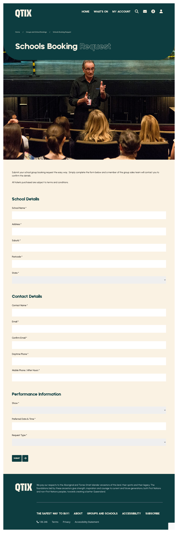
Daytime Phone (20, 354)
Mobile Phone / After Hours (26, 370)
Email (15, 321)
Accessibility (131, 513)
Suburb (16, 240)
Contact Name (20, 305)
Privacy (66, 521)
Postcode (17, 256)
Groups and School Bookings (36, 32)
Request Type (19, 435)
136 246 (43, 521)
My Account (121, 11)
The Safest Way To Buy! (53, 513)
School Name (19, 208)
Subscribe (152, 513)
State (15, 273)
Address (16, 224)
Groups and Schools (102, 513)
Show (15, 403)
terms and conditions (57, 182)
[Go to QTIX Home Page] (23, 13)
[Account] (161, 11)
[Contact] (145, 11)
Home (85, 11)
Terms (55, 521)
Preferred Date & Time (23, 419)
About (78, 513)
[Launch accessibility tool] (153, 11)
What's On (101, 11)
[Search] (137, 12)
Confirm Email (19, 337)
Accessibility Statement (87, 521)
